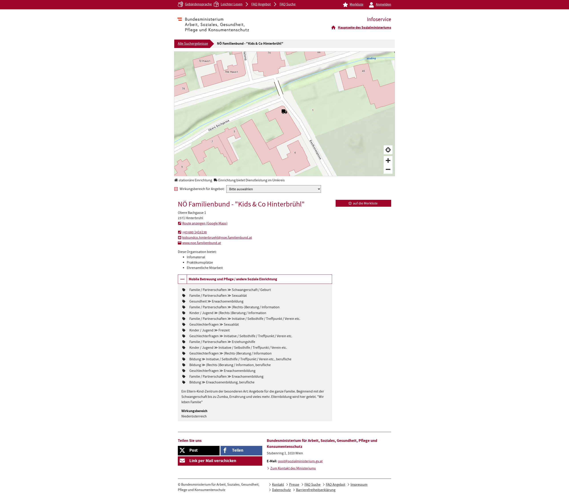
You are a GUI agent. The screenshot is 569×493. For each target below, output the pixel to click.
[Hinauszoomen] (388, 169)
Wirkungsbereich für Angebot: (202, 189)
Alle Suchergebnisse (193, 44)
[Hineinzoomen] (388, 160)
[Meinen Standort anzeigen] (388, 149)
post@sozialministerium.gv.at (300, 461)
